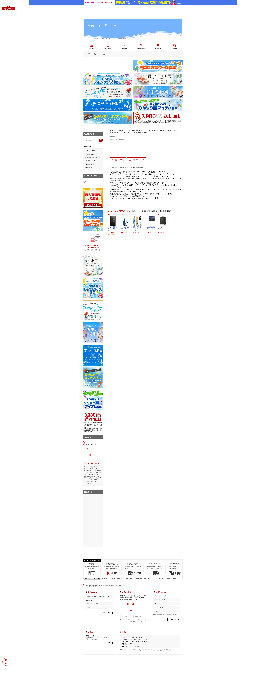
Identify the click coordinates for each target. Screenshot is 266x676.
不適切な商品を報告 (139, 167)
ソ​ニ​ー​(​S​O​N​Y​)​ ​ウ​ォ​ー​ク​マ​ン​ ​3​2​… (113, 228)
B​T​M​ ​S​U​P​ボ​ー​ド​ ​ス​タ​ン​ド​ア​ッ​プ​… (137, 228)
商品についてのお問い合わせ (120, 167)
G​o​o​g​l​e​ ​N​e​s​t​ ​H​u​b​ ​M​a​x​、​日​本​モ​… (150, 228)
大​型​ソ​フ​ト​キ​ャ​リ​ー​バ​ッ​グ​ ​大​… (162, 228)
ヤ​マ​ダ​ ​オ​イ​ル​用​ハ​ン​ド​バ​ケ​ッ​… (125, 228)
